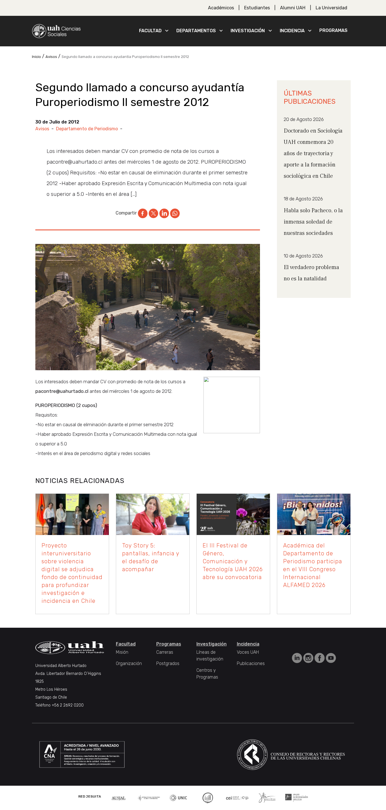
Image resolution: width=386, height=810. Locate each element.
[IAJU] (148, 797)
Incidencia (292, 30)
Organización (129, 663)
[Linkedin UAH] (297, 657)
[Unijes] (296, 797)
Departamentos (196, 30)
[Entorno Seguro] (207, 797)
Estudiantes (257, 7)
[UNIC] (178, 797)
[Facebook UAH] (320, 657)
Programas (333, 30)
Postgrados (167, 663)
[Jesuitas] (267, 797)
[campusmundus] (237, 797)
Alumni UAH (292, 7)
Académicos (221, 7)
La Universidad (331, 7)
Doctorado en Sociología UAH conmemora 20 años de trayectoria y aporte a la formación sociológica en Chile (313, 153)
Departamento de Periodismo (87, 128)
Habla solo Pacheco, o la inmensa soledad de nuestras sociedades (313, 222)
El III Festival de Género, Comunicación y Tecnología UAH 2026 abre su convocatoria (233, 561)
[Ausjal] (119, 797)
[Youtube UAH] (331, 657)
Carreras (164, 652)
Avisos (42, 128)
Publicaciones (251, 663)
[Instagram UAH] (309, 657)
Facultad (150, 30)
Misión (122, 652)
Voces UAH (248, 652)
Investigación (248, 30)
